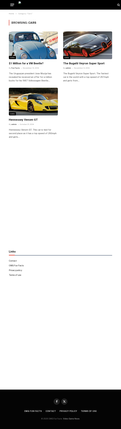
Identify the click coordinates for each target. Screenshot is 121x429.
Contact (13, 261)
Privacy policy (15, 270)
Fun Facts (15, 68)
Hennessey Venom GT (23, 119)
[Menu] (12, 4)
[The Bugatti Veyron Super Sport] (87, 45)
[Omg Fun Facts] (67, 5)
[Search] (118, 4)
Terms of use (15, 275)
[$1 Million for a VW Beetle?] (33, 45)
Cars (12, 57)
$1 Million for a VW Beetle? (26, 63)
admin (68, 68)
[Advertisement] (60, 198)
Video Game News (71, 419)
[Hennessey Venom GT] (33, 101)
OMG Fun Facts (16, 265)
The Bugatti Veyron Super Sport (83, 63)
